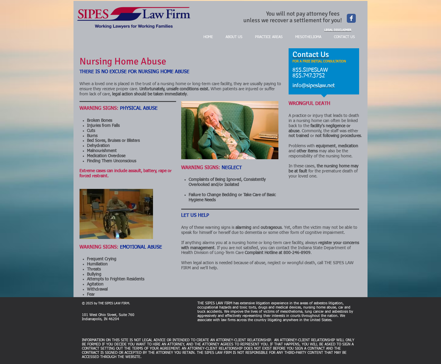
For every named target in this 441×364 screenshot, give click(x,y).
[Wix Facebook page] (351, 18)
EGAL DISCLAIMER (338, 29)
